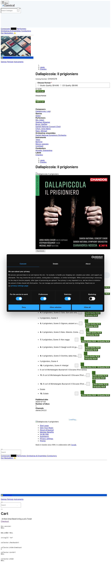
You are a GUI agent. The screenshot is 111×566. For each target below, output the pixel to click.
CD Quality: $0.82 (99, 378)
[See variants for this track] (86, 321)
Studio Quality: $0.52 (94, 332)
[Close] (36, 172)
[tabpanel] (73, 334)
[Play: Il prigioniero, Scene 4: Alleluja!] (76, 365)
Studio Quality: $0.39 (92, 356)
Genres (4, 62)
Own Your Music (46, 428)
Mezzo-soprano (42, 144)
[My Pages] (5, 24)
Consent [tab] (23, 264)
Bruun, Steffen (41, 124)
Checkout (5, 521)
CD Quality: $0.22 (91, 326)
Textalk (73, 445)
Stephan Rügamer (43, 122)
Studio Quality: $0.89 (89, 341)
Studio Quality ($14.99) (50, 85)
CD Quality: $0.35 (92, 335)
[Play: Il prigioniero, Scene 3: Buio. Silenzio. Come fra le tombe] (81, 332)
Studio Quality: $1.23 (100, 376)
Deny (24, 307)
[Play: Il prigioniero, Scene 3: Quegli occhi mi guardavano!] (80, 347)
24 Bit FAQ (44, 434)
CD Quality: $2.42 (91, 315)
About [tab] (88, 264)
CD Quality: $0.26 (91, 359)
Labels (13, 29)
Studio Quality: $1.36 (89, 367)
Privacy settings (46, 439)
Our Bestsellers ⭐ (8, 33)
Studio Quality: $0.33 (93, 324)
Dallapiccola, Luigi (43, 111)
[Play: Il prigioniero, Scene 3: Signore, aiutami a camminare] (80, 323)
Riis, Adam (40, 120)
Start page (44, 425)
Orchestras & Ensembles (11, 31)
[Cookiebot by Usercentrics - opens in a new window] (93, 257)
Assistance (44, 436)
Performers (21, 29)
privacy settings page (19, 286)
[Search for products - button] (18, 9)
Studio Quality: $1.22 (100, 384)
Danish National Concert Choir (48, 126)
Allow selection (55, 307)
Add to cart (40, 91)
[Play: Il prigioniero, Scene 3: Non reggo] (76, 339)
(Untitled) (39, 146)
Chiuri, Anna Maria (43, 129)
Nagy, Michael (41, 131)
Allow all (87, 307)
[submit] (17, 505)
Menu (6, 3)
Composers (5, 29)
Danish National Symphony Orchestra (51, 135)
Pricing (43, 441)
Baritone (39, 142)
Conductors (26, 31)
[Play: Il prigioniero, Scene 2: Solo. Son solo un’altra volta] (80, 312)
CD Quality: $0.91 (103, 367)
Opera (38, 116)
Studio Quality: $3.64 (93, 313)
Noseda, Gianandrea (44, 150)
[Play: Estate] (76, 393)
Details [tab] (55, 264)
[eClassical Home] (18, 5)
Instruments (18, 62)
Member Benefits (47, 432)
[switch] (43, 298)
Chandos (43, 69)
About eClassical (47, 430)
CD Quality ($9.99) (70, 85)
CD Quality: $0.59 (103, 341)
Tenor (38, 139)
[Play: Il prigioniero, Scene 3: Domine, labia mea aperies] (80, 356)
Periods (10, 62)
